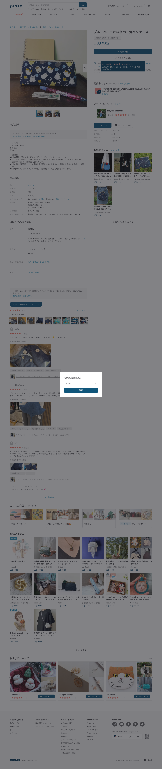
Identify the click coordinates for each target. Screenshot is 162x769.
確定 (81, 390)
